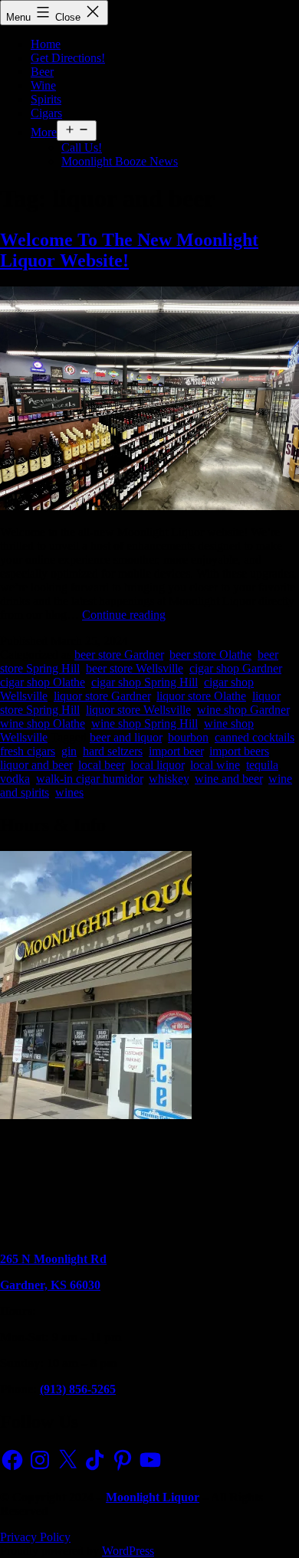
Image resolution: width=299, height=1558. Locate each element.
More (44, 132)
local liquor (157, 764)
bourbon (188, 737)
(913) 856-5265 (78, 1389)
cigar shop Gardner (235, 668)
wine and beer (228, 778)
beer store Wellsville (134, 668)
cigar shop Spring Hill (144, 682)
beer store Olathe (210, 654)
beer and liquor (126, 737)
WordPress (128, 1550)
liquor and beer (36, 764)
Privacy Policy (35, 1536)
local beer (101, 764)
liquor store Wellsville (138, 709)
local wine (215, 764)
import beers (239, 751)
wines (69, 792)
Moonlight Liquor (152, 1497)
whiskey (169, 778)
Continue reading (124, 614)
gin (69, 751)
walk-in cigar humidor (89, 778)
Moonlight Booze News (119, 161)
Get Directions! (68, 57)
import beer (176, 751)
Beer (42, 71)
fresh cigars (27, 751)
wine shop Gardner (243, 709)
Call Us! (81, 147)
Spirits (46, 99)
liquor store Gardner (102, 695)
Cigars (46, 112)
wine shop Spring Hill (144, 723)
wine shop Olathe (42, 723)
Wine (43, 85)
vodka (15, 778)
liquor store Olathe (201, 695)
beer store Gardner (118, 654)
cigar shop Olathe (42, 682)
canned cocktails (254, 737)
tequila (262, 764)
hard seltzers (113, 751)
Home (46, 44)
